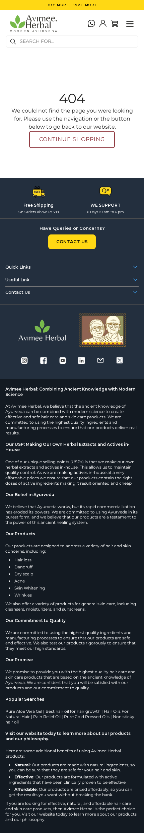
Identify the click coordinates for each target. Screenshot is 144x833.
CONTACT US (72, 241)
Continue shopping (72, 139)
